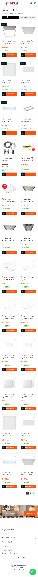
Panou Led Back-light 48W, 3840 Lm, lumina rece (9, 42)
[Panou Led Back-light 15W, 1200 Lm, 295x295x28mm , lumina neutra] (9, 383)
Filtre (10, 17)
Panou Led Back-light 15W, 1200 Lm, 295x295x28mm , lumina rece (28, 395)
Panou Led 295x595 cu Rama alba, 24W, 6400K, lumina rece (28, 81)
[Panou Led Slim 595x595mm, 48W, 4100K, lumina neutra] (28, 462)
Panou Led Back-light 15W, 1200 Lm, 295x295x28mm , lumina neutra (9, 395)
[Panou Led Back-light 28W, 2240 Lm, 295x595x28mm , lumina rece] (28, 345)
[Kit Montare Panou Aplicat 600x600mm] (28, 188)
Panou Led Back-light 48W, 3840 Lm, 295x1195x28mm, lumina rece (28, 317)
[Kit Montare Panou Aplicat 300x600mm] (28, 227)
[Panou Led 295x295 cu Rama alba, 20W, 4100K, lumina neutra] (9, 423)
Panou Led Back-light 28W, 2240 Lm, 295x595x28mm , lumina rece (28, 356)
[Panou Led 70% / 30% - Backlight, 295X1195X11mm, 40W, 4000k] (28, 147)
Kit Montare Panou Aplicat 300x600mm (27, 239)
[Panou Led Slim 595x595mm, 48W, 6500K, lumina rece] (28, 30)
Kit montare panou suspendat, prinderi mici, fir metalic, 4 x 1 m (8, 159)
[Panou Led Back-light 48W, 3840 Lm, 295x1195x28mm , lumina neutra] (9, 305)
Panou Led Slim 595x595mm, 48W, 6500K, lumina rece (27, 42)
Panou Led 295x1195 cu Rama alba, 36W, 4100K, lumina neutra (9, 473)
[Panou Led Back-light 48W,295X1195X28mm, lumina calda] (28, 266)
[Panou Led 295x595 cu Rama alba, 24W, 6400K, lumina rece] (28, 69)
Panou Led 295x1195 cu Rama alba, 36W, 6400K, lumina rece (9, 120)
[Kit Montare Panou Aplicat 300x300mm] (9, 227)
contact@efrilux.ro (11, 553)
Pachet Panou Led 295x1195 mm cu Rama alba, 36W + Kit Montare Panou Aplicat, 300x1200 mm (9, 278)
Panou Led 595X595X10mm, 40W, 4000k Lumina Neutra (9, 200)
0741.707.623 (8, 550)
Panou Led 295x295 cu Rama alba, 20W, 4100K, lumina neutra (9, 434)
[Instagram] (24, 557)
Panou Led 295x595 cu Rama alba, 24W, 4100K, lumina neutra (28, 434)
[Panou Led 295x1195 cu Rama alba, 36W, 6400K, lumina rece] (9, 108)
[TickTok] (19, 557)
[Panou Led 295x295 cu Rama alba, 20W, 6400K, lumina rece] (9, 69)
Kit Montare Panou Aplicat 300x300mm (8, 239)
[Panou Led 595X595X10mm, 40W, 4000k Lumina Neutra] (9, 188)
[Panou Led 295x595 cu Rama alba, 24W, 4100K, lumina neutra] (28, 423)
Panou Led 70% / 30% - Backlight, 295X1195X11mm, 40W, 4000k (28, 159)
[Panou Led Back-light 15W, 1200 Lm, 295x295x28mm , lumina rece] (28, 383)
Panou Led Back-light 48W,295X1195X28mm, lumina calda (28, 278)
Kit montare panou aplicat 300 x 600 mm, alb (27, 120)
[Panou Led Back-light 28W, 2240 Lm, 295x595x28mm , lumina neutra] (9, 345)
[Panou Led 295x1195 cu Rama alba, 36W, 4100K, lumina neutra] (9, 462)
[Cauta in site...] (31, 3)
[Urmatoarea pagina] (33, 493)
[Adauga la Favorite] (15, 25)
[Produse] (3, 3)
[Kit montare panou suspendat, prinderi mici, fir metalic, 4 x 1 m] (9, 147)
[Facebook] (14, 557)
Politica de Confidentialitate (21, 519)
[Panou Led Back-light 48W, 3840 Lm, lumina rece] (9, 30)
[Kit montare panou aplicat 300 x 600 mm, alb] (28, 108)
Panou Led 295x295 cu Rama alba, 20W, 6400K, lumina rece (9, 81)
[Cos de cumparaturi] (35, 3)
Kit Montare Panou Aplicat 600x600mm (27, 200)
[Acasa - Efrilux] (12, 3)
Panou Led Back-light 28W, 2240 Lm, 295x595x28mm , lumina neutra (9, 356)
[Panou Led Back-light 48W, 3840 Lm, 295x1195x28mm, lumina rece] (28, 305)
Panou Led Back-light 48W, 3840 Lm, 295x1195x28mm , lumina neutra (9, 317)
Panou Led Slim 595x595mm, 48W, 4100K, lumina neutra (27, 473)
